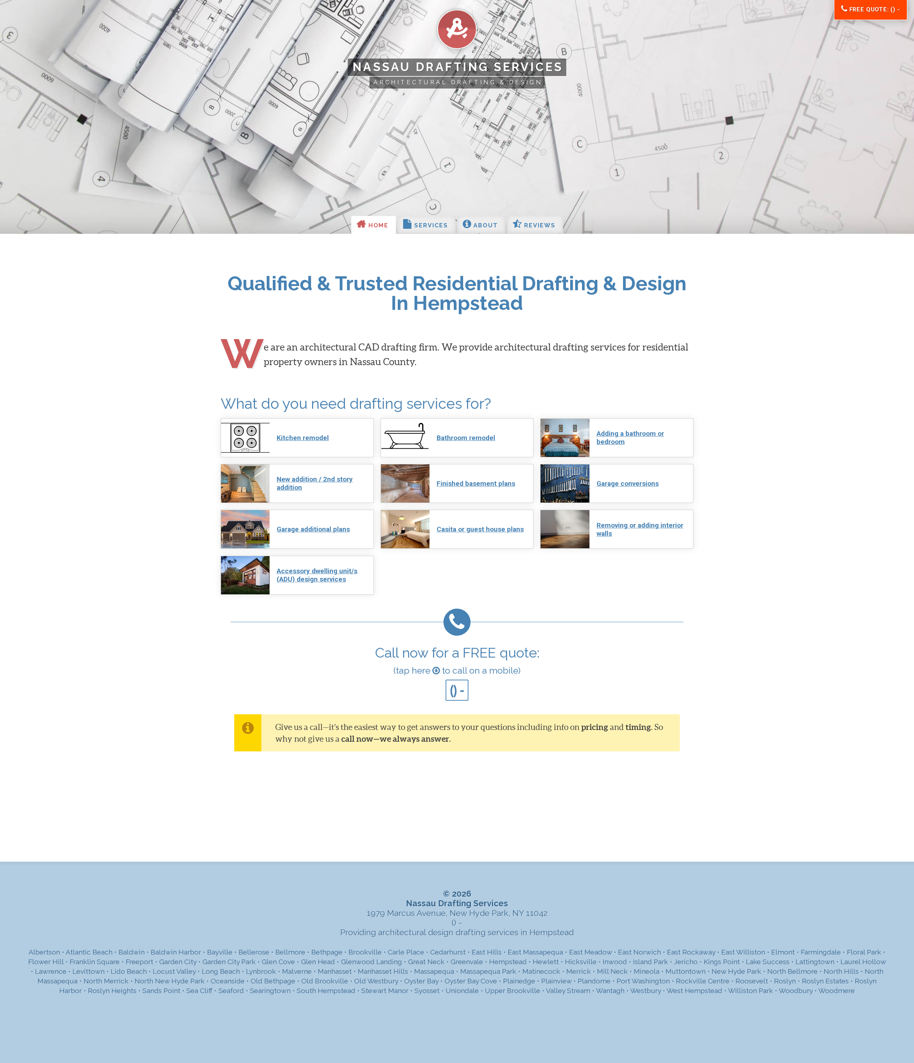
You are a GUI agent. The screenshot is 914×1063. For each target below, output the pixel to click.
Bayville (219, 952)
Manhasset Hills (383, 971)
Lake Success (767, 962)
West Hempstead (694, 991)
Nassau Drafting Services (458, 67)
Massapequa (434, 971)
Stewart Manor (384, 991)
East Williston (743, 952)
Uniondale (462, 991)
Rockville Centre (702, 981)
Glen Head (318, 962)
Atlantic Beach (89, 952)
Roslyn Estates (825, 981)
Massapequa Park (488, 971)
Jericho (686, 962)
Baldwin (132, 952)
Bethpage (326, 952)
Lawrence (50, 971)
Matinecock (541, 971)
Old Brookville (324, 981)
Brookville (365, 952)
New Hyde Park (736, 971)
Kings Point (722, 962)
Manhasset (335, 971)
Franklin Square (95, 962)
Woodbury (796, 991)
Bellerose (253, 952)
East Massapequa (535, 952)
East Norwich (639, 952)
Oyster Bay (421, 981)
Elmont (783, 952)
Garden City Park (229, 962)
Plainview (556, 981)
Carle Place (406, 952)
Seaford (231, 991)
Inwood (615, 962)
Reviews (538, 225)
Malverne (297, 971)
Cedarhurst (448, 952)
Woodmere (836, 991)
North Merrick (106, 981)
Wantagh (610, 991)
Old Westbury (376, 981)
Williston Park (750, 991)
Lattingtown (814, 962)
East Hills (487, 952)
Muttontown (685, 971)
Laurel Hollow (863, 962)
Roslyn (785, 981)
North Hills (841, 971)
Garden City (177, 962)
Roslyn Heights (112, 991)
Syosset (427, 991)
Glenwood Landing (371, 962)
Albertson (44, 952)
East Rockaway (691, 952)
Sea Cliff (199, 991)
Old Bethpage (273, 981)
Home (377, 225)
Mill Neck (612, 971)
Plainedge (519, 981)
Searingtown (270, 991)
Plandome (594, 981)
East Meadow (590, 952)
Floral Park (864, 952)
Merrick (578, 971)
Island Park (650, 962)
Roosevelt (751, 981)
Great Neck (426, 962)
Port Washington (643, 981)
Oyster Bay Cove (471, 981)
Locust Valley (174, 971)
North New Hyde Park (170, 981)
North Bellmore (792, 971)
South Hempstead (326, 991)
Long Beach (221, 971)
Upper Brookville (512, 991)
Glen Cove (278, 962)
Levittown (88, 971)
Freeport (139, 962)
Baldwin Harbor (176, 952)
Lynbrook (261, 971)
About (485, 225)
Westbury (645, 991)
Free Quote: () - (874, 9)
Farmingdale (821, 952)
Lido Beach (129, 971)
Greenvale (467, 962)
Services (430, 225)
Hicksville (581, 962)
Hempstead (508, 962)
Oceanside (228, 981)
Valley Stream (568, 991)
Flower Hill (46, 962)
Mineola (646, 971)
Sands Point (161, 991)
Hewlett (546, 962)
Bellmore (290, 952)
